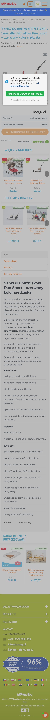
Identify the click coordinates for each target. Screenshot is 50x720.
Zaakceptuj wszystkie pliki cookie (25, 93)
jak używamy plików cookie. (24, 84)
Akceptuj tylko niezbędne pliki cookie (25, 100)
